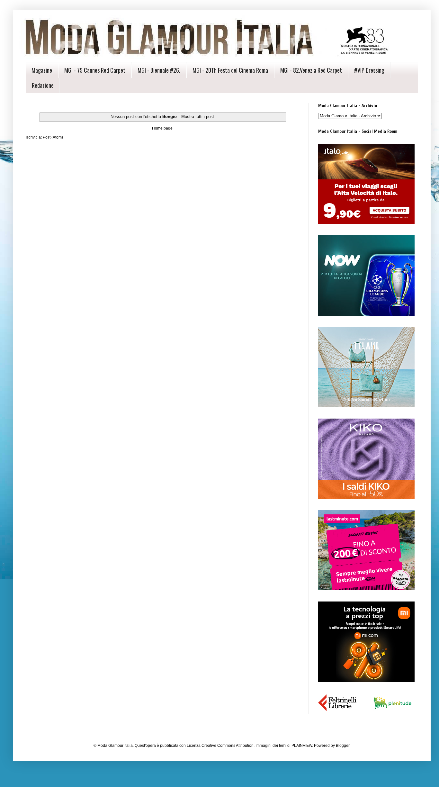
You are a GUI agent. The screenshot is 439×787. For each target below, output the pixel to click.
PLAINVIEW (301, 745)
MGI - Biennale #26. (159, 70)
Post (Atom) (53, 137)
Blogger (342, 745)
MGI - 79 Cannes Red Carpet (94, 70)
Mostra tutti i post (197, 116)
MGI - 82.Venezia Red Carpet (311, 70)
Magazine (41, 70)
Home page (162, 128)
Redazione (43, 85)
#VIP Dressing (369, 70)
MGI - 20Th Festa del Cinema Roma (230, 70)
